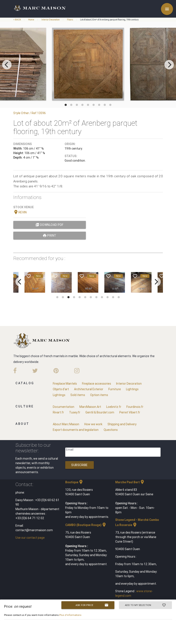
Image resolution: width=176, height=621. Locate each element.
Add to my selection (145, 605)
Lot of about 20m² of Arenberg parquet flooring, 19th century (109, 19)
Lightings (132, 389)
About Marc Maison (66, 424)
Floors (70, 19)
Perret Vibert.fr (129, 412)
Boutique (74, 482)
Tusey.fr (74, 412)
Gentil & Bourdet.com (99, 412)
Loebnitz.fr (113, 407)
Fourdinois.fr (134, 407)
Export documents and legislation (76, 430)
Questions (111, 430)
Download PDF (49, 225)
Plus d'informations (70, 614)
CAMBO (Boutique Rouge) (86, 525)
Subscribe (79, 465)
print (49, 235)
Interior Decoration (50, 19)
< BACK (17, 19)
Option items (99, 395)
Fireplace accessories (96, 383)
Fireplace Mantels (65, 383)
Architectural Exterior (88, 389)
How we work (93, 424)
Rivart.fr (58, 412)
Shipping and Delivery (122, 424)
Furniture (114, 389)
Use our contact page (30, 538)
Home (31, 19)
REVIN (20, 212)
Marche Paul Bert (130, 482)
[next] (169, 64)
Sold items (77, 395)
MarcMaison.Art (90, 407)
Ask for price (92, 605)
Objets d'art (61, 389)
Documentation (63, 407)
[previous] (7, 64)
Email (69, 449)
